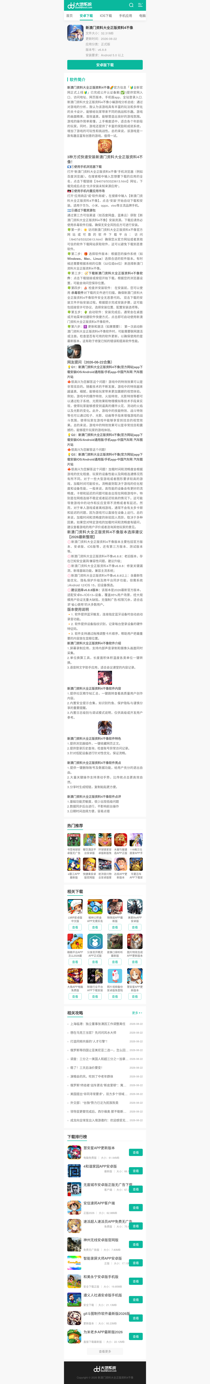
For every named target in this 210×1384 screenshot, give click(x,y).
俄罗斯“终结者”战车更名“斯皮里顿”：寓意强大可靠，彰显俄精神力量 (99, 1085)
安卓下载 (86, 15)
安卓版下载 (105, 64)
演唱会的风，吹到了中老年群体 (91, 1076)
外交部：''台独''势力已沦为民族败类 (94, 1102)
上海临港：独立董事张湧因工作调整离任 (97, 1024)
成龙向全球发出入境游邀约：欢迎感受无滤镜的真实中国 (99, 1120)
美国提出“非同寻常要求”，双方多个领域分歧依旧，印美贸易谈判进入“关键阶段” (99, 1094)
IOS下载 (106, 15)
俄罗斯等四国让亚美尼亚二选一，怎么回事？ (99, 1050)
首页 (69, 15)
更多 (135, 1013)
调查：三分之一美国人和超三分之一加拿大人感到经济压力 (99, 1059)
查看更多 (105, 1351)
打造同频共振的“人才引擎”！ (89, 1041)
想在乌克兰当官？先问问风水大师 (93, 1032)
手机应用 (125, 15)
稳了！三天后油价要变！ (87, 1067)
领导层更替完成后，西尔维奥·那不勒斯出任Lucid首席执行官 (99, 1111)
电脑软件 (145, 15)
